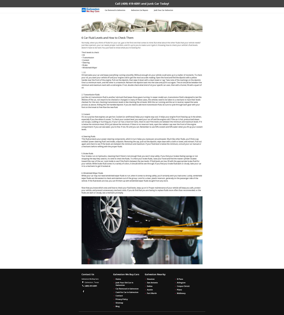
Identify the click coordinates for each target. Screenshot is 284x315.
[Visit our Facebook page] (83, 291)
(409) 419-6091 (130, 3)
